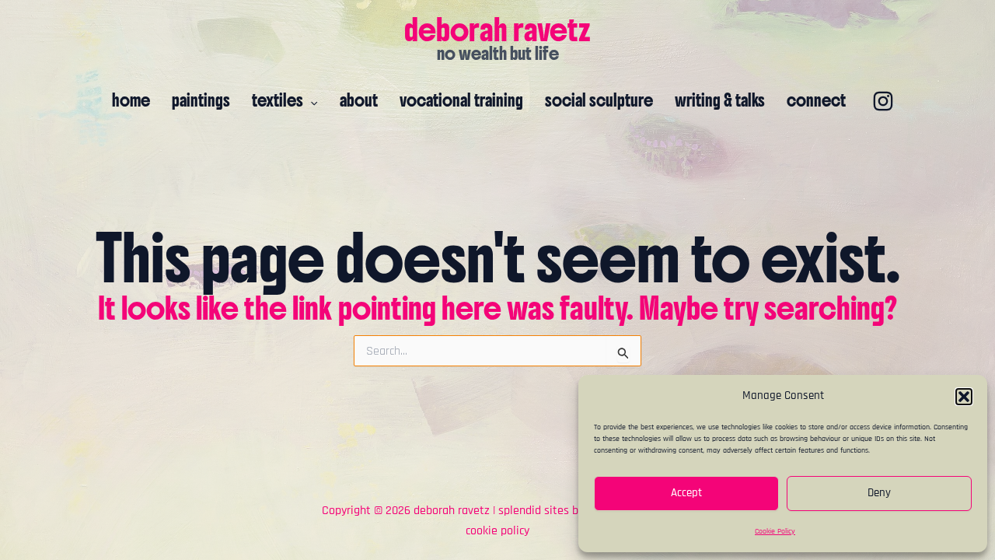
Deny (879, 492)
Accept (686, 492)
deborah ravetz (497, 29)
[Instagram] (883, 101)
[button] (964, 396)
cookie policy (497, 531)
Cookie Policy (775, 531)
